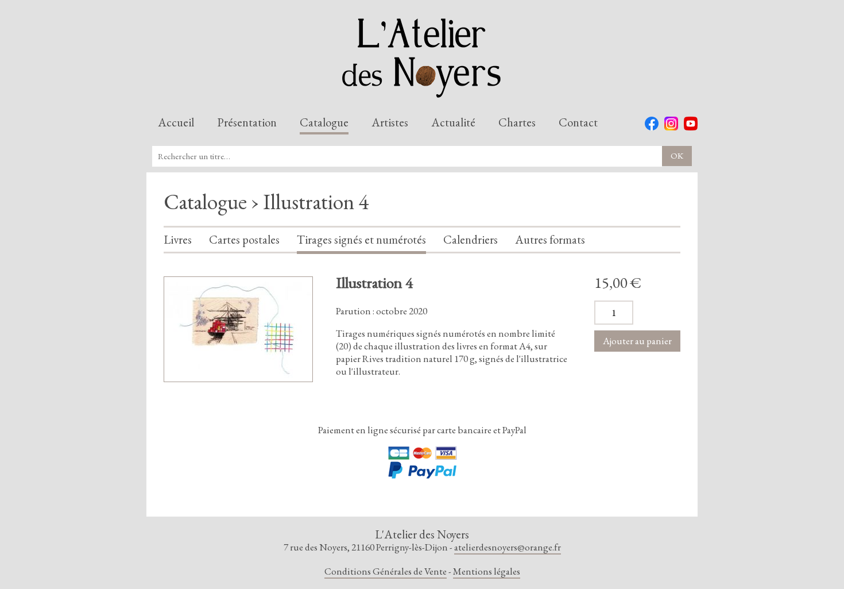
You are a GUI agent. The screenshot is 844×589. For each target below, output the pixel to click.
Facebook (652, 123)
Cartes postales (244, 240)
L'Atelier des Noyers (422, 58)
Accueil (176, 123)
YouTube (691, 123)
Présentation (247, 123)
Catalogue (324, 123)
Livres (178, 240)
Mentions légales (486, 571)
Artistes (389, 123)
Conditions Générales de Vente (385, 571)
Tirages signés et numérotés (361, 240)
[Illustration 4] (238, 329)
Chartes (517, 123)
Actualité (453, 123)
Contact (578, 123)
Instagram (671, 123)
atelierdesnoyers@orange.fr (507, 547)
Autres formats (550, 240)
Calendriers (470, 240)
